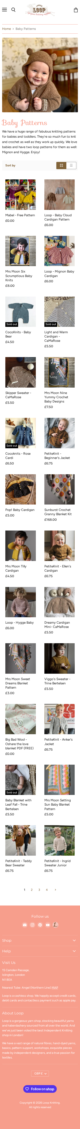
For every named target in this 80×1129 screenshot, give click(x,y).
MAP (55, 987)
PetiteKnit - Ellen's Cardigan (57, 568)
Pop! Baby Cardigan (20, 510)
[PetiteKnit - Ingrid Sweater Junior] (59, 840)
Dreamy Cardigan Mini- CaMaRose (57, 624)
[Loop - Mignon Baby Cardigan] (59, 251)
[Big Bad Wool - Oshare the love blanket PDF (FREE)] (20, 719)
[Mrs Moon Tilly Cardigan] (20, 546)
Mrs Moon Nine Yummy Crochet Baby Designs (56, 397)
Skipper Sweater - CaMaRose (18, 395)
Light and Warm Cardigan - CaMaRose (56, 336)
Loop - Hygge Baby (19, 622)
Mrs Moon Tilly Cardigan (15, 568)
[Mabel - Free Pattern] (20, 194)
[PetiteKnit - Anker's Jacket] (59, 719)
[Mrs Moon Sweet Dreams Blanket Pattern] (20, 658)
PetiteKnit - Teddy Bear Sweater (18, 863)
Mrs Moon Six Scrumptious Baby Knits (18, 275)
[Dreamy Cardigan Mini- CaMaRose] (59, 602)
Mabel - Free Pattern (20, 215)
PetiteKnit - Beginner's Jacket (57, 455)
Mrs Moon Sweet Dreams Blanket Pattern (17, 683)
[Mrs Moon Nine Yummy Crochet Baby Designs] (59, 372)
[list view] (71, 165)
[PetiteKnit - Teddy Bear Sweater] (20, 840)
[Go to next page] (55, 890)
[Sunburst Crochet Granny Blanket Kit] (59, 489)
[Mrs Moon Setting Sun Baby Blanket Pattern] (59, 780)
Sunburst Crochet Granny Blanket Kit (58, 512)
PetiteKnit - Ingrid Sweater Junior (57, 863)
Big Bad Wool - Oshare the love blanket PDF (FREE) (19, 743)
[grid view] (61, 165)
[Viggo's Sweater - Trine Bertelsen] (59, 658)
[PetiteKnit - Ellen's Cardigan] (59, 546)
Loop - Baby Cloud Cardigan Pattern (58, 217)
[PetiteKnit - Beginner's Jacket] (59, 433)
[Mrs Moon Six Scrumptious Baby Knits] (20, 251)
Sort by (10, 165)
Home (6, 29)
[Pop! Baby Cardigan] (20, 489)
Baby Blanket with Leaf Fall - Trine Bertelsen (18, 804)
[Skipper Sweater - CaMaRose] (20, 372)
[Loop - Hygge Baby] (20, 602)
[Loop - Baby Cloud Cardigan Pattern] (59, 194)
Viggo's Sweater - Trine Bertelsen (57, 681)
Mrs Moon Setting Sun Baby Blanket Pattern (57, 804)
